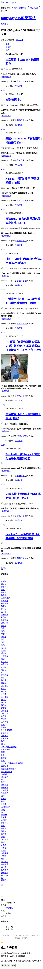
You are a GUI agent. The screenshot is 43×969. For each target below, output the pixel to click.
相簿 (7, 44)
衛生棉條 (4, 870)
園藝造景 (4, 736)
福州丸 (3, 653)
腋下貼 (3, 609)
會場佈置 (4, 790)
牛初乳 (3, 719)
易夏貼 (3, 606)
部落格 (8, 47)
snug (2, 672)
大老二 (3, 845)
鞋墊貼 (3, 617)
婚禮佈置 (4, 788)
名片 (7, 50)
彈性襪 (3, 834)
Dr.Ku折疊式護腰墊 (9, 747)
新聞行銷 (4, 880)
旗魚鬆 (3, 626)
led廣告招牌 (5, 807)
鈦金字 (3, 817)
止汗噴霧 (4, 615)
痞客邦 (19, 81)
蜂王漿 (3, 716)
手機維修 (4, 864)
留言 (24, 81)
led (2, 812)
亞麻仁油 (4, 714)
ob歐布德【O (14, 99)
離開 (13, 965)
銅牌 (3, 801)
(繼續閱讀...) (6, 77)
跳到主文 (4, 24)
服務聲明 (25, 938)
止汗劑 (3, 612)
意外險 (3, 727)
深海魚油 (4, 722)
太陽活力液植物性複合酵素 (12, 763)
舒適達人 (4, 873)
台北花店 (4, 793)
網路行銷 (4, 875)
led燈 (3, 810)
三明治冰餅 (5, 598)
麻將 (3, 842)
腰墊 (3, 755)
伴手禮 (3, 637)
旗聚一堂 (4, 623)
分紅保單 (4, 733)
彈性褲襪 (4, 840)
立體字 (3, 799)
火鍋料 (3, 651)
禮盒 (3, 634)
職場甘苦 (19, 40)
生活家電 (18, 86)
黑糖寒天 (4, 766)
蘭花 (3, 744)
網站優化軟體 (6, 772)
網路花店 (4, 785)
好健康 (3, 708)
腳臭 (3, 590)
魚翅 (3, 659)
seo (2, 878)
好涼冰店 (4, 601)
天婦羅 (3, 648)
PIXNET (10, 935)
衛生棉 (3, 867)
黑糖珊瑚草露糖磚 (8, 769)
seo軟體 (4, 774)
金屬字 (3, 804)
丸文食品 (4, 620)
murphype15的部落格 (18, 18)
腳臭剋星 (4, 587)
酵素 (3, 725)
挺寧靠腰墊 (5, 750)
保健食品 (4, 711)
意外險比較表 (6, 730)
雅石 (3, 741)
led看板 (4, 820)
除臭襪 (3, 592)
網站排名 (4, 777)
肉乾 (3, 642)
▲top (3, 90)
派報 (3, 796)
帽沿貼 (3, 584)
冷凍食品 (4, 656)
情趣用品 (4, 853)
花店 (3, 782)
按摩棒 (3, 856)
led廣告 (4, 815)
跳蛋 (3, 859)
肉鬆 (3, 631)
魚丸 (3, 645)
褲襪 (3, 837)
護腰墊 (3, 758)
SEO (2, 779)
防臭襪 (3, 595)
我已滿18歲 (5, 965)
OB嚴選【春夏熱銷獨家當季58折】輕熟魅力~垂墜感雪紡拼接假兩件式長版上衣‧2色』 (24, 345)
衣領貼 (3, 581)
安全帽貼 (4, 604)
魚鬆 (3, 628)
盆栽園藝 (4, 738)
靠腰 (3, 752)
